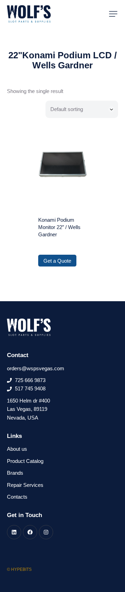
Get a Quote (57, 261)
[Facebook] (30, 532)
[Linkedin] (14, 532)
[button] (113, 14)
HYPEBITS (21, 569)
